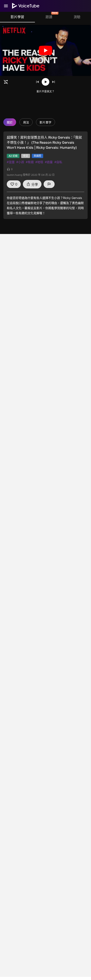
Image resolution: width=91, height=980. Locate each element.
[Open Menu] (5, 5)
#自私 (58, 162)
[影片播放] (45, 50)
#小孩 (20, 162)
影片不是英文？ (45, 91)
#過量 (49, 162)
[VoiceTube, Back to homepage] (26, 6)
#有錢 (30, 162)
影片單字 (45, 122)
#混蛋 (11, 162)
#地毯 (39, 162)
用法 (26, 122)
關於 (10, 122)
